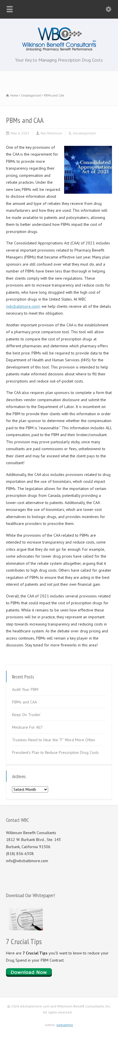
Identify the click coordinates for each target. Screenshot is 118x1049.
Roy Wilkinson (51, 133)
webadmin (64, 1025)
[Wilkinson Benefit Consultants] (59, 49)
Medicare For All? (27, 727)
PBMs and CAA (24, 702)
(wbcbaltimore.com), (23, 306)
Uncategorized (84, 133)
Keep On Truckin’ (26, 714)
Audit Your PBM (25, 689)
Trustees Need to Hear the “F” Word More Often (53, 739)
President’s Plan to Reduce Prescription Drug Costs (55, 752)
